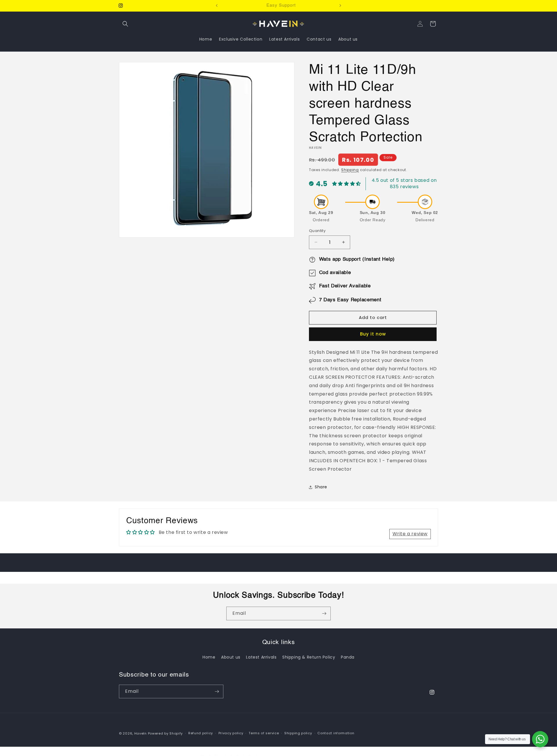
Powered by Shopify (165, 733)
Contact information (335, 733)
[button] (125, 23)
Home (208, 657)
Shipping (350, 169)
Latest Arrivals (261, 657)
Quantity (317, 230)
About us (230, 657)
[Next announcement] (340, 5)
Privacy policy (230, 733)
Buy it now (373, 334)
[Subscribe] (324, 613)
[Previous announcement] (216, 5)
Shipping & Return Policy (308, 657)
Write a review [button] (410, 533)
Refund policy (200, 733)
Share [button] (321, 487)
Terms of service (264, 733)
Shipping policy (298, 733)
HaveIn (140, 733)
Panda (348, 657)
